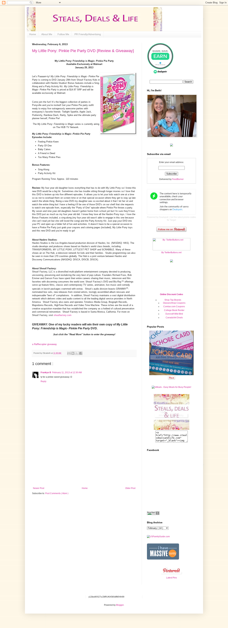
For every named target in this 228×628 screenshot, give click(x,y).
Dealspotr (164, 217)
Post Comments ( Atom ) (56, 493)
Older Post (130, 488)
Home (32, 34)
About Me (46, 34)
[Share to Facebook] (80, 353)
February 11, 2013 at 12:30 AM (67, 372)
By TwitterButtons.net (171, 252)
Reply (43, 381)
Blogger (120, 605)
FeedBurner (178, 179)
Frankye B (46, 372)
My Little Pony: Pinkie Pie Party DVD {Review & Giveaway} (83, 50)
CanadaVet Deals (174, 317)
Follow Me (63, 34)
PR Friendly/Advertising (87, 34)
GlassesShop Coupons (174, 303)
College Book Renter (174, 310)
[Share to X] (77, 353)
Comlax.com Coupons (174, 306)
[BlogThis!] (73, 353)
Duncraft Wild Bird (174, 314)
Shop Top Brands (172, 300)
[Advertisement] (84, 460)
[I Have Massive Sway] (163, 559)
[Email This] (69, 353)
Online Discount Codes (171, 294)
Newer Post (38, 488)
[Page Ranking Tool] (153, 514)
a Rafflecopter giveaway (44, 344)
